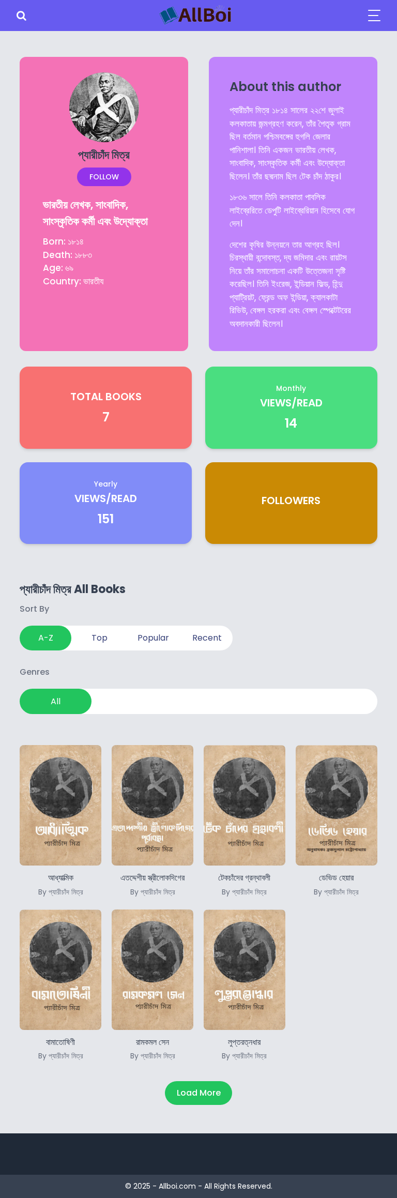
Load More (199, 1093)
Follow (104, 177)
